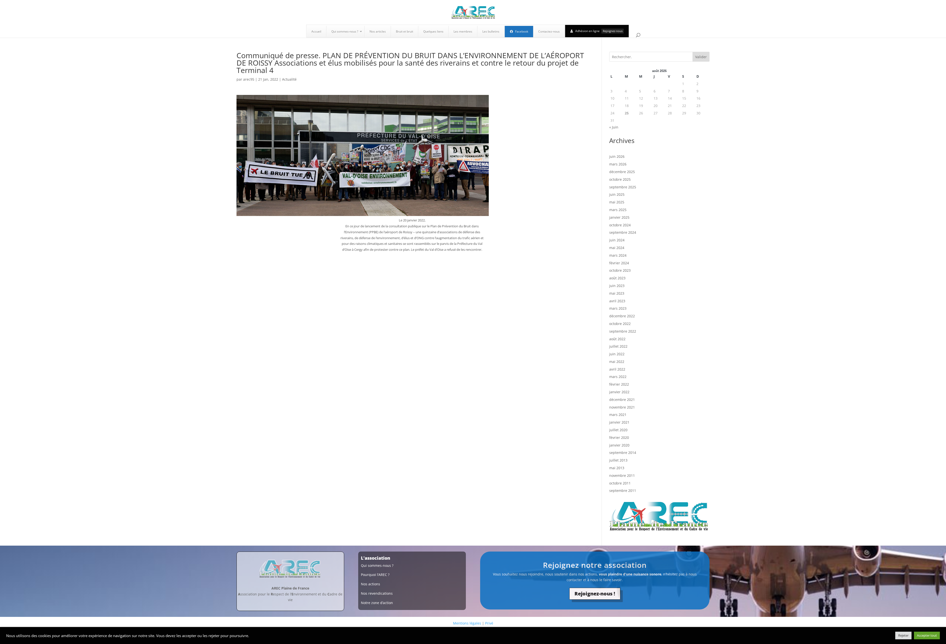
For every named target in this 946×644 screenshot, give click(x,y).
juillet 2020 (618, 430)
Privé (489, 623)
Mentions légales (467, 623)
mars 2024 (617, 255)
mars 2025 (617, 209)
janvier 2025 (619, 217)
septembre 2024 (622, 232)
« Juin (613, 127)
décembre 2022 (622, 316)
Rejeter (903, 635)
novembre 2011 (622, 475)
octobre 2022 (620, 323)
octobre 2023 (620, 270)
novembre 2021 (622, 407)
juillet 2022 (618, 346)
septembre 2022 (622, 331)
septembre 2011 (622, 490)
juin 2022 (617, 354)
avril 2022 (617, 369)
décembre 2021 (622, 399)
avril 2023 (617, 301)
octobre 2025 (620, 179)
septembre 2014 (622, 452)
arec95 (248, 79)
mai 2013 (616, 467)
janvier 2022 (619, 392)
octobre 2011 (620, 483)
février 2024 (619, 263)
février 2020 (619, 437)
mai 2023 (616, 293)
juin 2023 (617, 285)
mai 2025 (616, 202)
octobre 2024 (620, 225)
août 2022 (617, 339)
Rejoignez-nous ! (594, 593)
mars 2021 (617, 414)
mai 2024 (616, 247)
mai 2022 (616, 361)
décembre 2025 (622, 171)
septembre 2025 (622, 187)
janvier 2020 (619, 445)
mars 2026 (617, 164)
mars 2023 (617, 308)
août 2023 (617, 278)
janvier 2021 (619, 422)
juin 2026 (617, 156)
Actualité (289, 79)
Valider (701, 56)
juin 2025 (617, 194)
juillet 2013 (618, 460)
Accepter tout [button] (927, 635)
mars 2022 (617, 376)
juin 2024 (617, 240)
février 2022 (619, 384)
